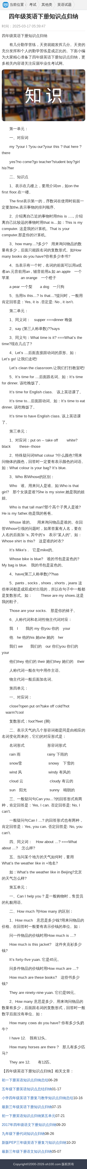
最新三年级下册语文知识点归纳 (27, 1151)
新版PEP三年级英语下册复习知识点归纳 (34, 1142)
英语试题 (64, 4)
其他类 (46, 4)
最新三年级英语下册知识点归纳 (27, 1107)
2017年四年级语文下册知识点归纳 (29, 1125)
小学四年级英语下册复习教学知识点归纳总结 (37, 1098)
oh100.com (53, 1164)
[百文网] (6, 5)
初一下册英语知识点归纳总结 (25, 1080)
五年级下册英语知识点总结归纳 (27, 1089)
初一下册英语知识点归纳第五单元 (28, 1116)
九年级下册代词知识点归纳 (23, 1134)
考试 (32, 4)
